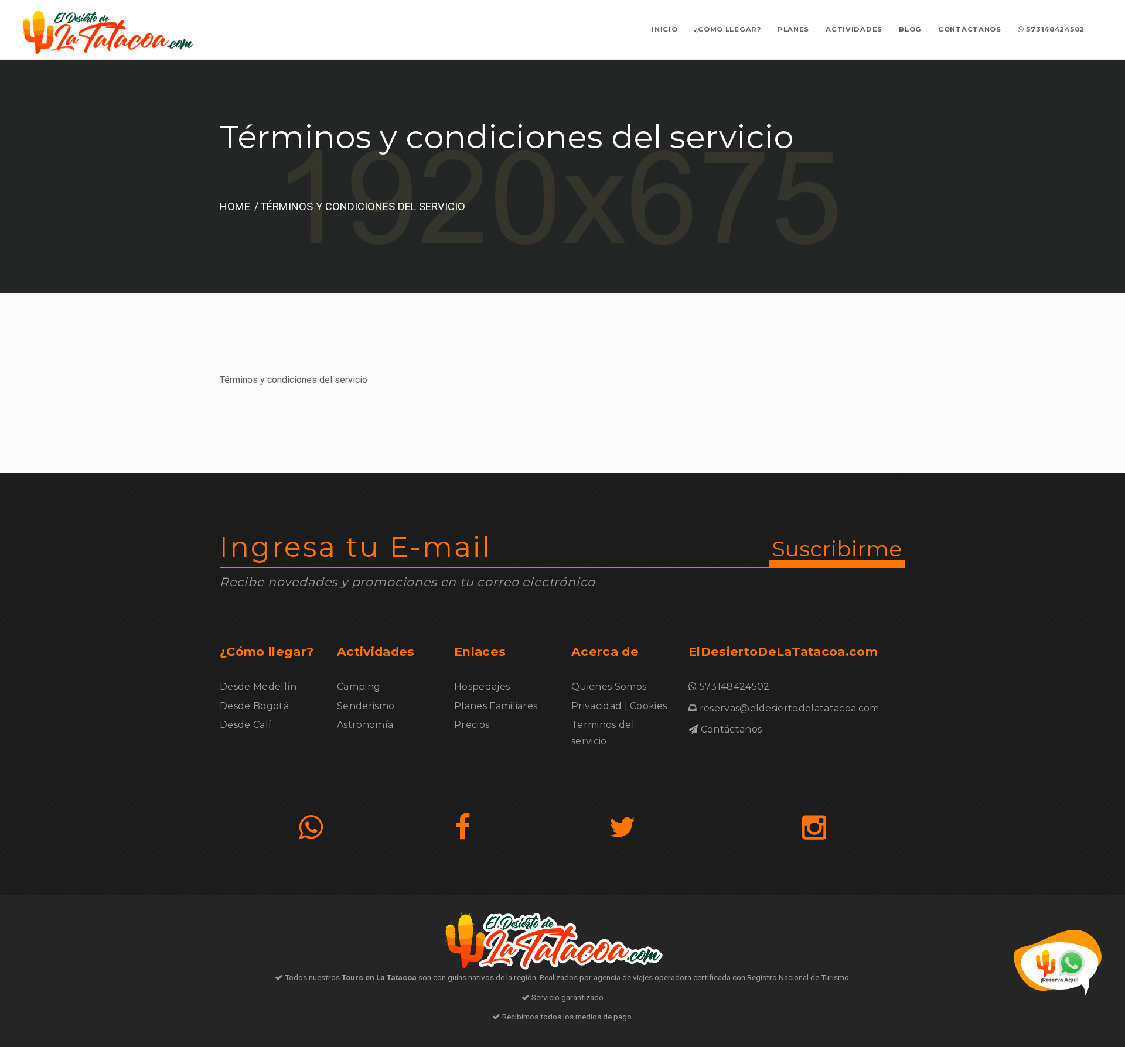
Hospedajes (482, 686)
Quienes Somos (608, 686)
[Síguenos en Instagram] (814, 827)
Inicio (664, 29)
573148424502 (1054, 29)
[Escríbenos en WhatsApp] (311, 827)
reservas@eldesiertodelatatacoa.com (789, 708)
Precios (471, 724)
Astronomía (365, 724)
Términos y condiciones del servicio (362, 206)
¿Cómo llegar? (727, 29)
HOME (235, 206)
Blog (910, 29)
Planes (793, 29)
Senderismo (365, 705)
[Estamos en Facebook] (463, 827)
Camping (358, 686)
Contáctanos (969, 29)
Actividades (854, 29)
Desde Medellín (258, 686)
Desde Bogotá (254, 705)
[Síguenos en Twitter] (622, 827)
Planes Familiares (495, 705)
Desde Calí (245, 724)
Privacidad (596, 705)
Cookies (648, 705)
